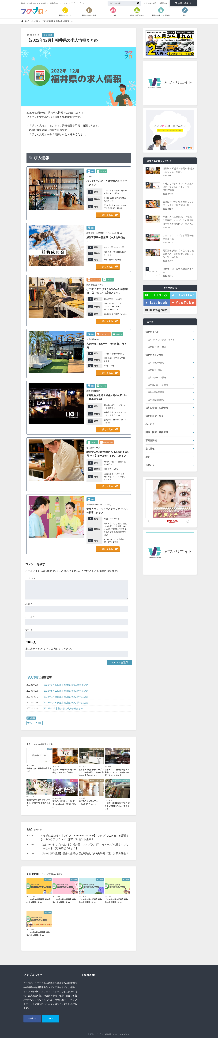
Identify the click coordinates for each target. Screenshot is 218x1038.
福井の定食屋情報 (156, 392)
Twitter (50, 1018)
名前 (28, 603)
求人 (31, 722)
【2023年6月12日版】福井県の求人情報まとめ (64, 690)
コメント (30, 578)
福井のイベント (153, 331)
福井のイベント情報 (157, 347)
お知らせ (150, 465)
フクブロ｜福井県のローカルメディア (112, 1034)
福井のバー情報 (155, 370)
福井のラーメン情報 (157, 377)
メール (29, 616)
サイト (29, 629)
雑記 (148, 456)
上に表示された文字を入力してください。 (49, 648)
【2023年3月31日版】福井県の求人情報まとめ (64, 696)
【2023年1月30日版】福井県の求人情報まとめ (64, 702)
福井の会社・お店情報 (157, 407)
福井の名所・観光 (154, 415)
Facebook (32, 1018)
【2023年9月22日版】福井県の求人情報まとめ (64, 684)
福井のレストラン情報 (158, 385)
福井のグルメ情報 (154, 354)
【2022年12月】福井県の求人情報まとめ (62, 708)
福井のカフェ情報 (156, 362)
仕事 (40, 722)
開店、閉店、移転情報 (157, 432)
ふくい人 (150, 424)
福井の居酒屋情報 (156, 399)
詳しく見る (107, 215)
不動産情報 (151, 440)
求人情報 (33, 677)
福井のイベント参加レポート (161, 339)
